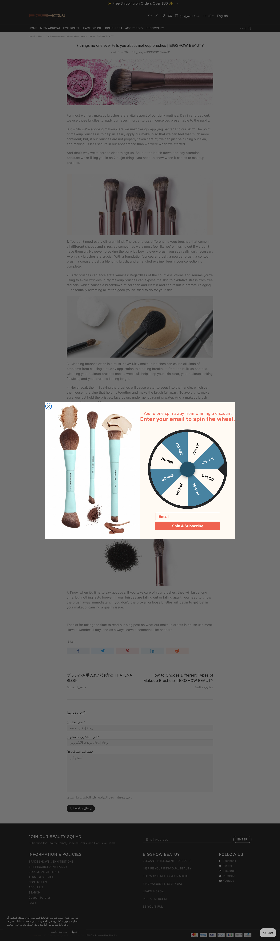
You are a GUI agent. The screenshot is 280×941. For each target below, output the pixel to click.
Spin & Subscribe (187, 526)
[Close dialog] (49, 406)
